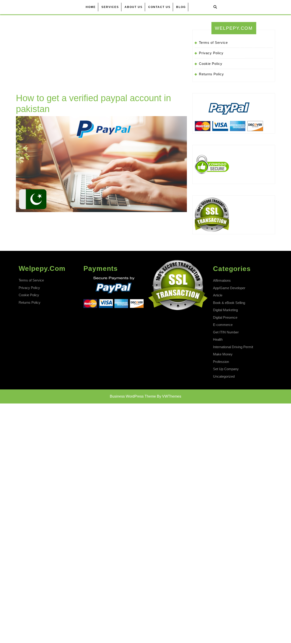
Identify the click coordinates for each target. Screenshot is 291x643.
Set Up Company (226, 369)
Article (217, 295)
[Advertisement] (101, 58)
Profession (221, 362)
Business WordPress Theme (133, 396)
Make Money (223, 354)
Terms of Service (213, 42)
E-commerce (223, 325)
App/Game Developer (229, 288)
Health (218, 339)
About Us (134, 7)
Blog (181, 7)
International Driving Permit (233, 347)
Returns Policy (211, 74)
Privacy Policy (211, 53)
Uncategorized (224, 376)
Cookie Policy (210, 64)
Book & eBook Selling (229, 303)
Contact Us (159, 7)
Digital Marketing (225, 310)
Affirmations (222, 280)
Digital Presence (225, 317)
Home (91, 7)
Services (110, 7)
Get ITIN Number (226, 332)
